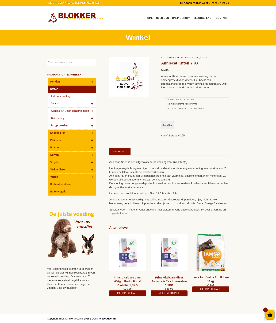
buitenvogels (58, 191)
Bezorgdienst (203, 18)
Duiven (54, 155)
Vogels (54, 162)
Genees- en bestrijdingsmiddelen (70, 111)
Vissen (54, 177)
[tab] (120, 151)
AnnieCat (179, 58)
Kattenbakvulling (60, 96)
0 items (224, 3)
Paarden (55, 147)
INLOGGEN (186, 3)
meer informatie (127, 293)
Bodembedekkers (60, 184)
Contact (221, 18)
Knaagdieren (57, 133)
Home (149, 18)
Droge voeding (191, 58)
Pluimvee (55, 140)
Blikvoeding (57, 118)
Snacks (55, 103)
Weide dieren (58, 169)
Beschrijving (119, 152)
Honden (55, 81)
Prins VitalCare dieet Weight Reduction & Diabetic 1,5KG (128, 281)
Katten (203, 58)
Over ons (162, 18)
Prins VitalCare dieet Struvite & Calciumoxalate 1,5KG (169, 281)
